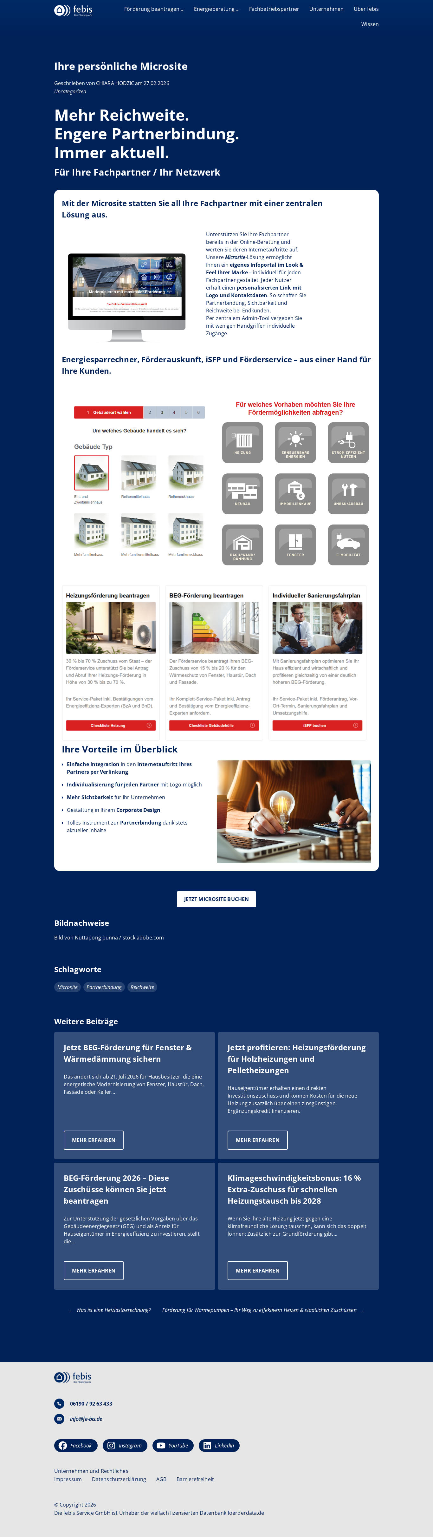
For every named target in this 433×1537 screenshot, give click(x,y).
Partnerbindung (104, 987)
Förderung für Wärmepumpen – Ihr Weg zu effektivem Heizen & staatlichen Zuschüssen (259, 1309)
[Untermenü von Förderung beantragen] (182, 10)
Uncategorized (70, 91)
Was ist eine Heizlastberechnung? (113, 1309)
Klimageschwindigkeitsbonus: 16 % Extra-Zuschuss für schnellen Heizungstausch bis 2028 (294, 1189)
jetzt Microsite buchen (216, 899)
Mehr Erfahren (98, 1143)
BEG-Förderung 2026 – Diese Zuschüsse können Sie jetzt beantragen (116, 1189)
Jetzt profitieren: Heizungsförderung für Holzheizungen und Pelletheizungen (297, 1058)
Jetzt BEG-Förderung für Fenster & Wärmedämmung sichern (128, 1053)
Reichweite (142, 987)
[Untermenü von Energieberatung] (237, 10)
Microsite (67, 987)
